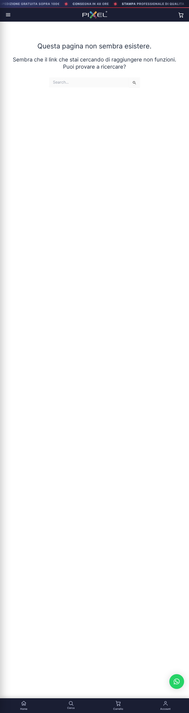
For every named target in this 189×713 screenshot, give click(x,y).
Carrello (118, 709)
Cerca (71, 708)
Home (23, 709)
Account (165, 709)
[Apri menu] (8, 14)
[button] (176, 681)
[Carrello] (181, 14)
